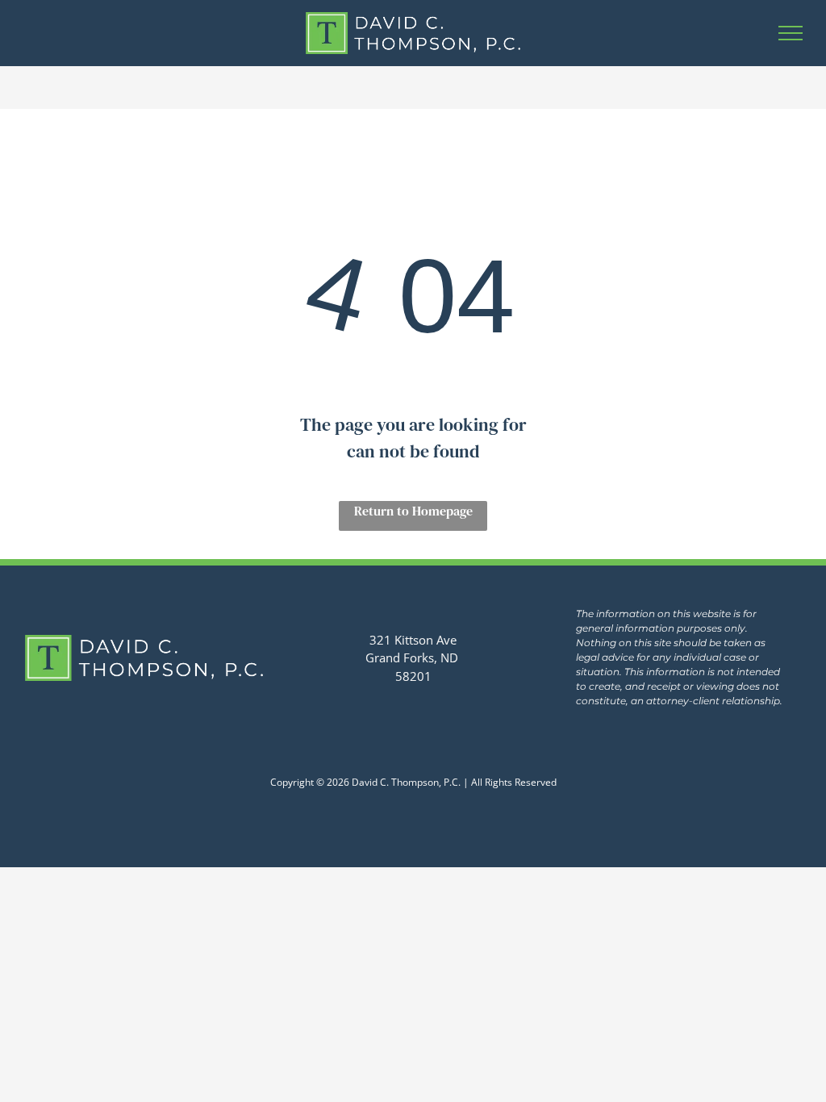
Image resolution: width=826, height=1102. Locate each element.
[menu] (790, 33)
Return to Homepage (413, 511)
